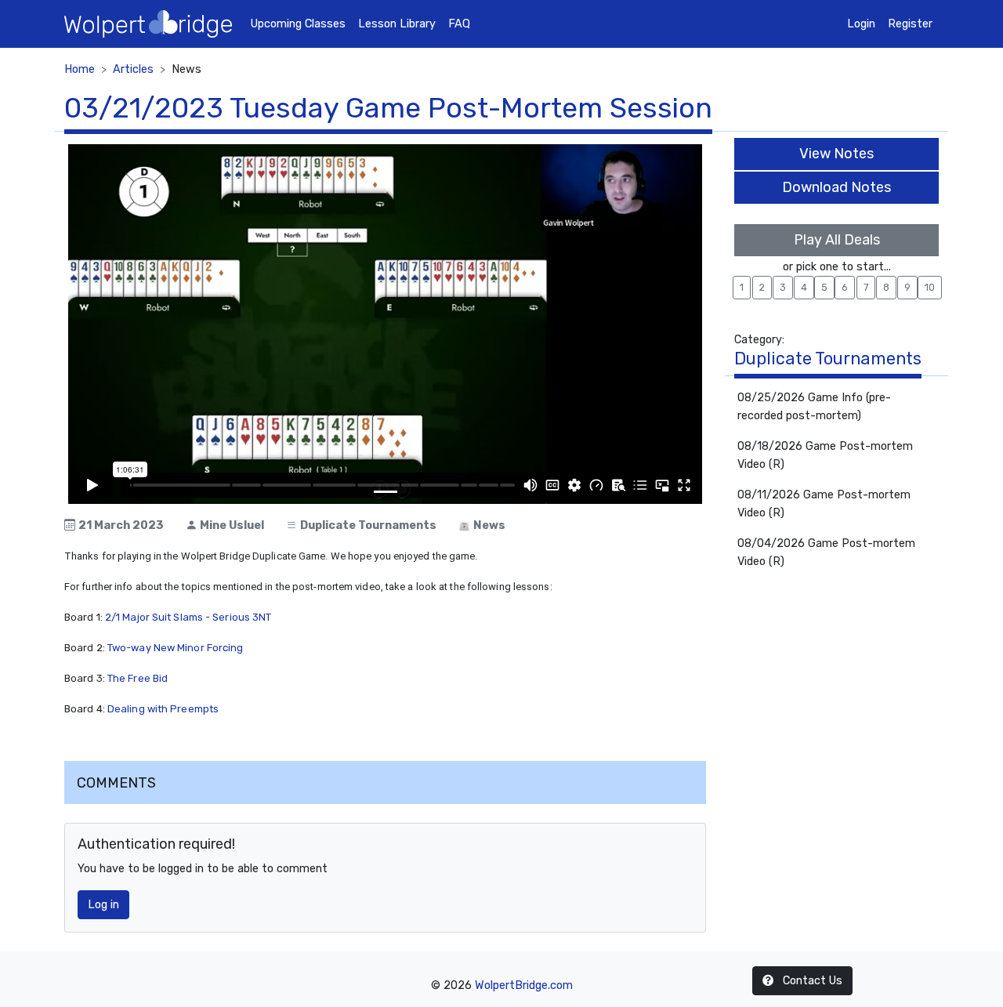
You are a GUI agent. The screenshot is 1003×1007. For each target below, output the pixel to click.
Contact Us (811, 980)
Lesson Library (397, 24)
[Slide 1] (385, 492)
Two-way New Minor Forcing (175, 648)
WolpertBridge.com (524, 985)
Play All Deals (837, 239)
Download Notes (836, 187)
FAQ (459, 24)
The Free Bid (137, 678)
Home (79, 69)
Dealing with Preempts (163, 709)
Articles (133, 69)
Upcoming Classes (298, 24)
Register (910, 24)
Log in (103, 904)
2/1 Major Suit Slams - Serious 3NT (188, 617)
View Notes (836, 153)
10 (930, 287)
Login (861, 24)
